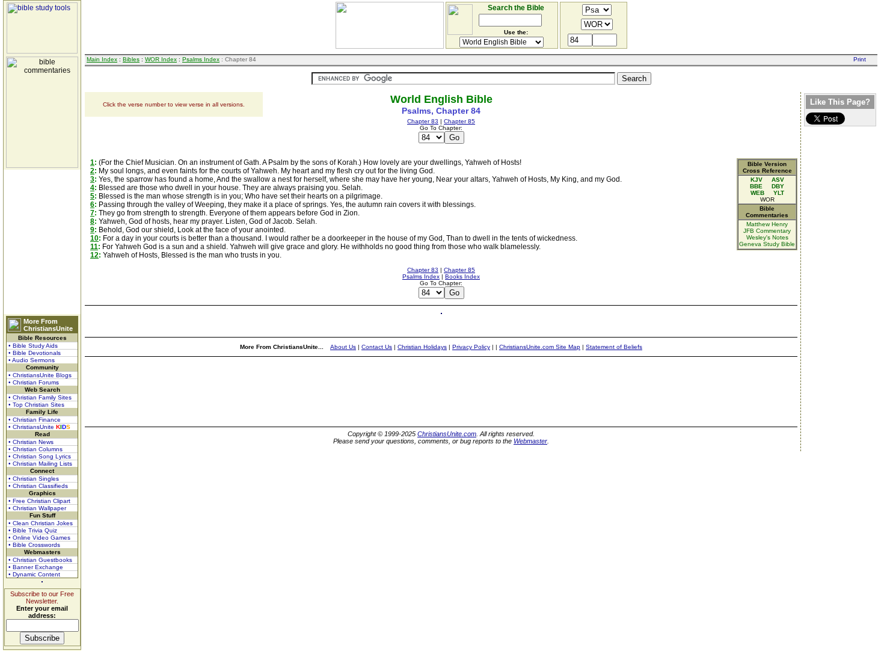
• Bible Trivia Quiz (32, 530)
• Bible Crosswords (34, 544)
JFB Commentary (767, 230)
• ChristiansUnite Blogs (40, 375)
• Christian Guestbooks (40, 560)
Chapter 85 (459, 121)
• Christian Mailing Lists (40, 463)
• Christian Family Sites (40, 397)
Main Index (102, 59)
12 (94, 255)
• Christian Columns (35, 449)
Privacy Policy (471, 347)
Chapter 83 (422, 121)
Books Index (462, 276)
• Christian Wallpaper (37, 508)
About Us (343, 347)
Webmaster (530, 441)
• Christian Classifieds (38, 486)
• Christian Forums (33, 382)
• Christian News (31, 442)
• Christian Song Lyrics (39, 456)
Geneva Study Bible (767, 244)
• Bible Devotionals (34, 353)
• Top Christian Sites (36, 404)
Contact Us (376, 347)
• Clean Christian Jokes (40, 523)
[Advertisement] (42, 242)
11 (94, 246)
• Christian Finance (34, 419)
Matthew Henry (767, 224)
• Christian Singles (33, 478)
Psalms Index (200, 59)
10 (94, 238)
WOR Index (161, 59)
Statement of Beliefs (614, 347)
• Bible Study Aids (33, 345)
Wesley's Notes (767, 237)
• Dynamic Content (34, 574)
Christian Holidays (422, 347)
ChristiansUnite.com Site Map (539, 347)
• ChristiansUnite (39, 427)
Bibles (131, 59)
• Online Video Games (39, 537)
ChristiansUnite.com (446, 433)
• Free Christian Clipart (39, 501)
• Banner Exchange (35, 567)
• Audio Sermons (31, 360)
